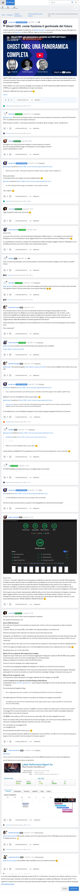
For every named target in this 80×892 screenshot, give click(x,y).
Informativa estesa (7, 884)
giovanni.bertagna (13, 307)
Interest (8, 8)
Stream (2, 8)
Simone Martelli (13, 229)
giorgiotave (11, 22)
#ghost (5, 94)
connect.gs (20, 683)
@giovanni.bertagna (39, 857)
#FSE (27, 683)
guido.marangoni (13, 517)
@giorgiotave (37, 114)
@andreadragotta (40, 30)
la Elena (10, 141)
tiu (9, 465)
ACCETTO (74, 888)
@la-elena (6, 181)
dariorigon (11, 114)
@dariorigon (42, 163)
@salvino (18, 32)
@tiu (41, 490)
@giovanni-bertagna (10, 860)
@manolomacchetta (39, 832)
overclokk (11, 209)
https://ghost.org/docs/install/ (13, 349)
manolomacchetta (14, 750)
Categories (14, 8)
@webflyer (42, 384)
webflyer (11, 258)
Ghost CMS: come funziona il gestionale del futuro (35, 166)
